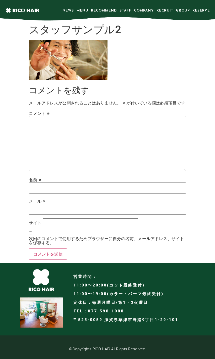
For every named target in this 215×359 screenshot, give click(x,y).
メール (37, 201)
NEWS (68, 10)
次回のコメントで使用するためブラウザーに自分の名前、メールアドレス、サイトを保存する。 (106, 240)
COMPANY (144, 10)
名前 (35, 180)
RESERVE (201, 10)
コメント (39, 113)
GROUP (183, 10)
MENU (82, 10)
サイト (35, 223)
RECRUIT (165, 10)
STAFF (125, 10)
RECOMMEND (104, 10)
